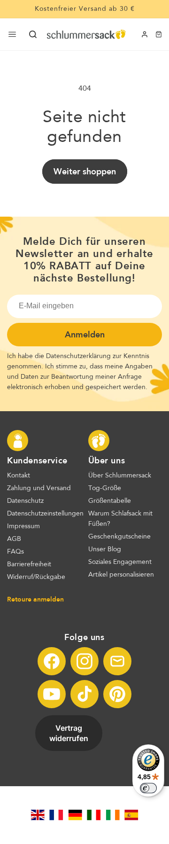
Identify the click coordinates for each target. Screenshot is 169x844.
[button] (33, 34)
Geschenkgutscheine (119, 536)
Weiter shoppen (85, 171)
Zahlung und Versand (39, 488)
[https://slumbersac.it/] (94, 815)
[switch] (148, 788)
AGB (14, 539)
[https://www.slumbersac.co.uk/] (38, 815)
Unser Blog (104, 549)
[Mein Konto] (144, 34)
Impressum (23, 526)
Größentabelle (109, 501)
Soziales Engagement (120, 562)
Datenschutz (25, 501)
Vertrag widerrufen (68, 733)
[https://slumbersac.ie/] (113, 815)
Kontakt (18, 475)
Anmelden (85, 334)
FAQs (15, 551)
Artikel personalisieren (121, 574)
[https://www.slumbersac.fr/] (56, 815)
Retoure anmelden (35, 599)
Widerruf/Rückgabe (36, 577)
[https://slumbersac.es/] (131, 815)
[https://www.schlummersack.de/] (75, 815)
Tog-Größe (104, 488)
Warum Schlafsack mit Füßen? (120, 518)
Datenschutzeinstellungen (45, 513)
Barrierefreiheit (29, 564)
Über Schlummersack (119, 475)
